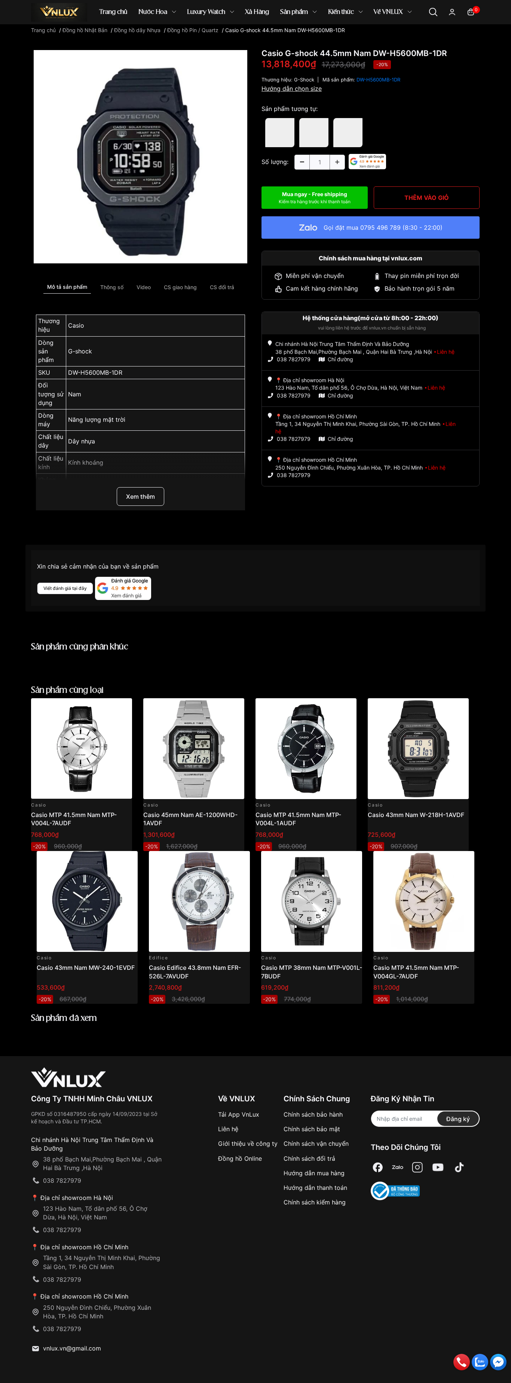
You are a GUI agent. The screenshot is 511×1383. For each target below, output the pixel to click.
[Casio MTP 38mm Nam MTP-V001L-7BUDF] (311, 901)
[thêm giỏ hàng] (105, 708)
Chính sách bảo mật (312, 1129)
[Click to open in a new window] (140, 156)
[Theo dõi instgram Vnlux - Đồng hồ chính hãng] (417, 1167)
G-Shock (304, 80)
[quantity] (301, 162)
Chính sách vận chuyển (316, 1143)
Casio (76, 325)
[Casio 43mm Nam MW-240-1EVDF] (87, 901)
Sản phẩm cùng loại (67, 690)
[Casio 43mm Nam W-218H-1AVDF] (418, 748)
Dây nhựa (81, 441)
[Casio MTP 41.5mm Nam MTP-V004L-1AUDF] (306, 748)
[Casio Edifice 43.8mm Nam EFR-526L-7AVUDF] (199, 901)
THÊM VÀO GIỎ (426, 197)
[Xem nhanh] (122, 708)
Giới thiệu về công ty (248, 1143)
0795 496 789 (380, 227)
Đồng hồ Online (240, 1158)
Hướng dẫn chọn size (291, 88)
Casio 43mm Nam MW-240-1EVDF (86, 967)
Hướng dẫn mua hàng (314, 1173)
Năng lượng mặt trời (96, 419)
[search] (364, 37)
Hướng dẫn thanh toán (315, 1187)
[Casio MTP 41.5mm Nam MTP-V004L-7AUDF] (81, 748)
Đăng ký (458, 1119)
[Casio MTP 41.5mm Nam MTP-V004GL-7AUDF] (423, 901)
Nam (74, 394)
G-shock (80, 351)
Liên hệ (228, 1129)
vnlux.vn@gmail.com (72, 1348)
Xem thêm (140, 496)
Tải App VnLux (238, 1114)
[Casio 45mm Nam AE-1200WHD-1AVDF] (193, 748)
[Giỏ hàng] (470, 11)
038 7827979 (293, 359)
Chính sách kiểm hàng (315, 1202)
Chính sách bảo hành (313, 1114)
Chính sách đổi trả (309, 1158)
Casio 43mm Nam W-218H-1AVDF (416, 815)
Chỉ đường (340, 359)
